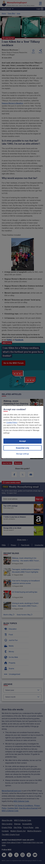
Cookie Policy (11, 422)
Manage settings (22, 453)
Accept (22, 441)
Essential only (22, 447)
